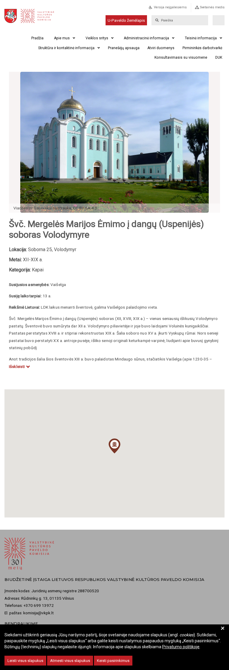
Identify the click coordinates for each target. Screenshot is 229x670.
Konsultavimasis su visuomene (180, 57)
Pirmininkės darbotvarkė (202, 48)
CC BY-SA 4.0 (85, 208)
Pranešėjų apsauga (124, 48)
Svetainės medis (212, 7)
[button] (114, 446)
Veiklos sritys (97, 38)
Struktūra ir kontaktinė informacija (66, 48)
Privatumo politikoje (180, 646)
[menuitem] (174, 9)
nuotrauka (62, 208)
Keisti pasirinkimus (113, 660)
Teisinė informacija (201, 38)
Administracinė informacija (146, 38)
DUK (218, 57)
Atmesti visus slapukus (70, 660)
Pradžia (37, 38)
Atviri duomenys (160, 48)
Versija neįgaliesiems (170, 7)
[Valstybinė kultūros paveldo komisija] (33, 16)
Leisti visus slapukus (25, 660)
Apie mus (62, 38)
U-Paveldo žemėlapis (126, 20)
